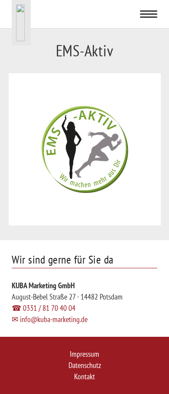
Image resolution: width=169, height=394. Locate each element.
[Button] (112, 14)
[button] (149, 14)
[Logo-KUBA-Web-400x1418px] (21, 22)
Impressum (84, 354)
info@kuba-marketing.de (50, 319)
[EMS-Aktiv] (85, 79)
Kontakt (84, 376)
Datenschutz (84, 365)
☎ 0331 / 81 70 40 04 (43, 308)
